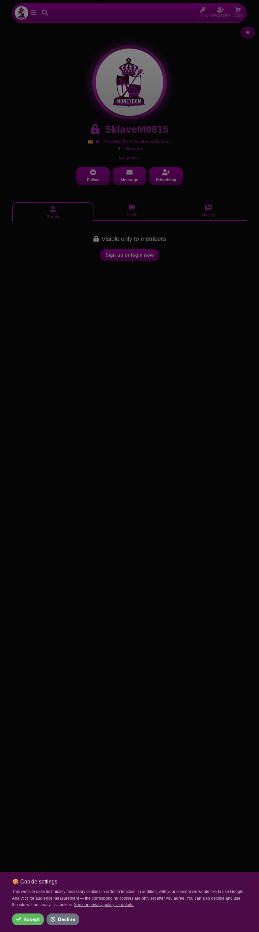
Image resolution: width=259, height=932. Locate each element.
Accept (32, 919)
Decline (66, 919)
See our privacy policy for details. (104, 904)
